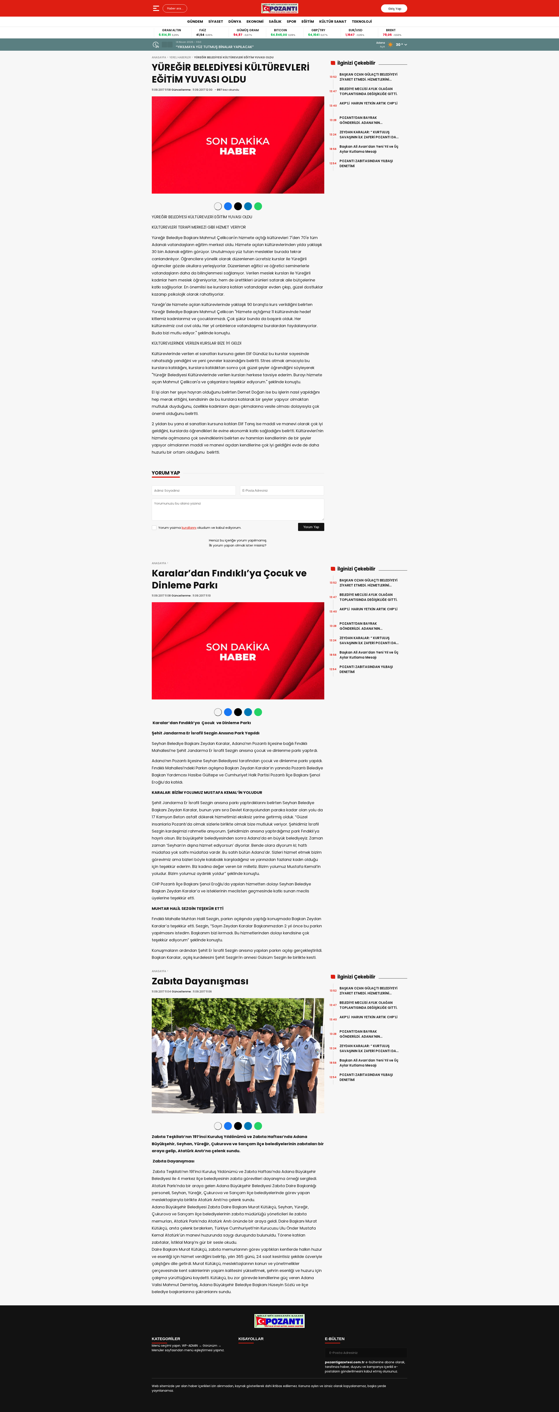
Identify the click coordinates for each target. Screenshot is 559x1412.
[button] (164, 44)
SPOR (291, 21)
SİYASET (215, 21)
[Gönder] (402, 1353)
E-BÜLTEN (335, 1339)
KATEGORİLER (166, 1339)
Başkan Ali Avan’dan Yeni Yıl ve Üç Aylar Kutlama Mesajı (369, 149)
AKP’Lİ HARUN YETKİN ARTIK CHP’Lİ (368, 106)
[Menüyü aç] (157, 8)
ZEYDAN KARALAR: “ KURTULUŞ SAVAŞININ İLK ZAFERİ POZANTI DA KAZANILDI (368, 135)
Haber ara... (175, 8)
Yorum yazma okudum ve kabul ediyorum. (199, 527)
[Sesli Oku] (218, 206)
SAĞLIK (275, 21)
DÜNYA (234, 21)
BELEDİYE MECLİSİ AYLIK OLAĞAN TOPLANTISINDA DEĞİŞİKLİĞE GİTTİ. (368, 91)
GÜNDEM (195, 21)
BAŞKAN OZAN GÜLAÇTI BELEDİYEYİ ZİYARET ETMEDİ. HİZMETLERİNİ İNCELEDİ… (368, 77)
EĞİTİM (308, 21)
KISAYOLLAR (251, 1339)
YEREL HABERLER (180, 57)
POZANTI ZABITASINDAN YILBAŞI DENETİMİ (366, 163)
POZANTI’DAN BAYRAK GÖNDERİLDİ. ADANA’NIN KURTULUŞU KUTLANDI (360, 120)
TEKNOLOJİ (362, 21)
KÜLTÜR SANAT (333, 21)
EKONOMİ (255, 21)
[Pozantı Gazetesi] (280, 8)
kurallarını (189, 527)
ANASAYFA (159, 57)
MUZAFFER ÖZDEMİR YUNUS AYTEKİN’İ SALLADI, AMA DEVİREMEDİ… (230, 46)
